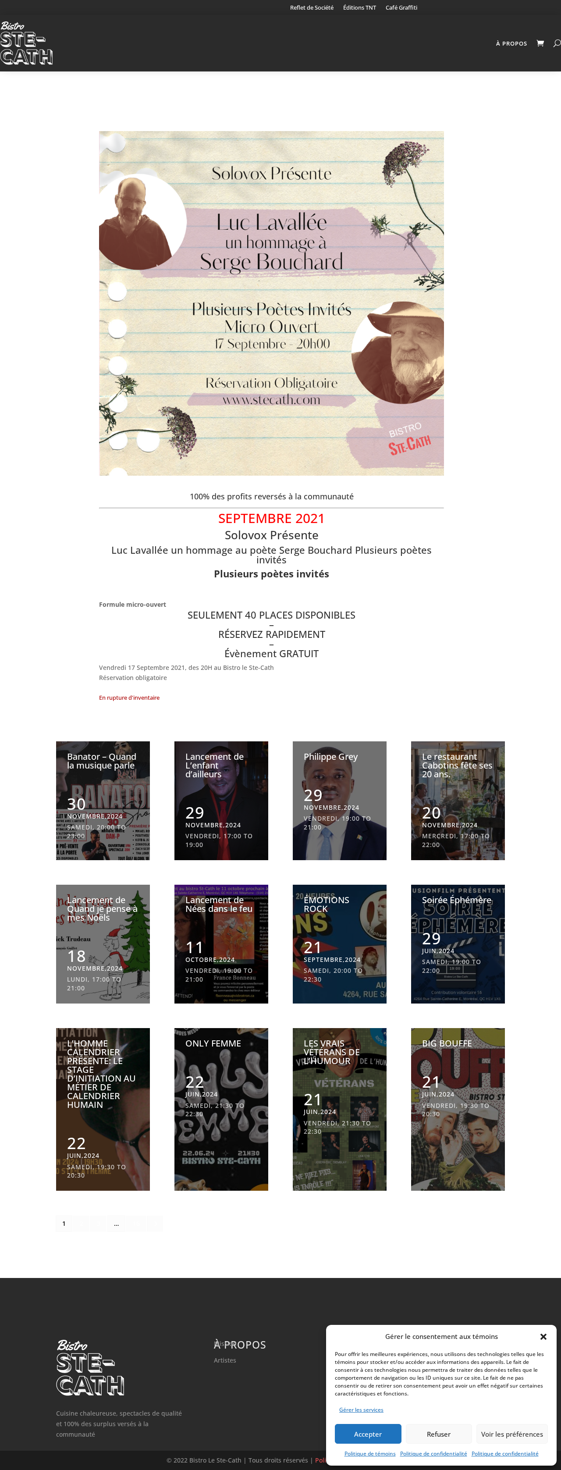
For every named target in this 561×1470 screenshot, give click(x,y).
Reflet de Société (312, 7)
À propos (511, 43)
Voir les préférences (512, 1434)
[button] (543, 1336)
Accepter (368, 1434)
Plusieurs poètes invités (271, 573)
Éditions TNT (359, 7)
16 (136, 1223)
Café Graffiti (401, 7)
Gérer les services (361, 1409)
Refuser (439, 1434)
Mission (225, 1343)
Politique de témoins (370, 1453)
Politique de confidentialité (433, 1453)
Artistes (225, 1360)
